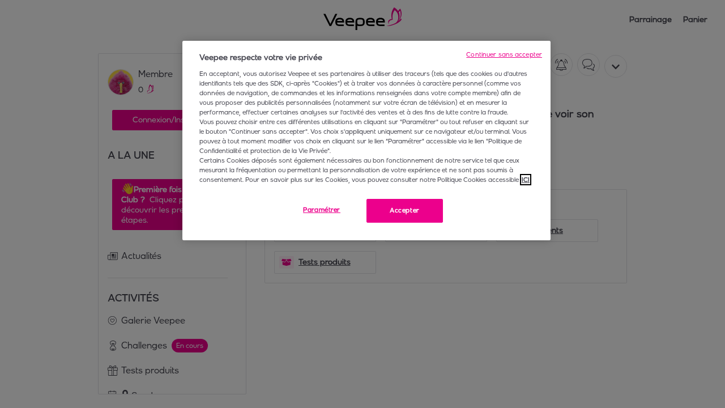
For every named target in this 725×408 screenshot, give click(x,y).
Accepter (405, 210)
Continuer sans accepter (504, 54)
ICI (526, 180)
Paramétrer (321, 210)
